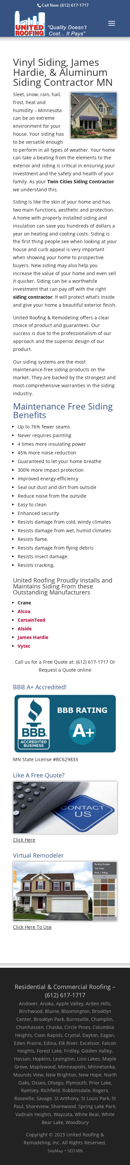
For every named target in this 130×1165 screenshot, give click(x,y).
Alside (25, 628)
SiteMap (55, 1151)
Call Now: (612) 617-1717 (65, 5)
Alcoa (24, 611)
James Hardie (33, 637)
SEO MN (75, 1151)
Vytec (24, 646)
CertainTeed (31, 620)
